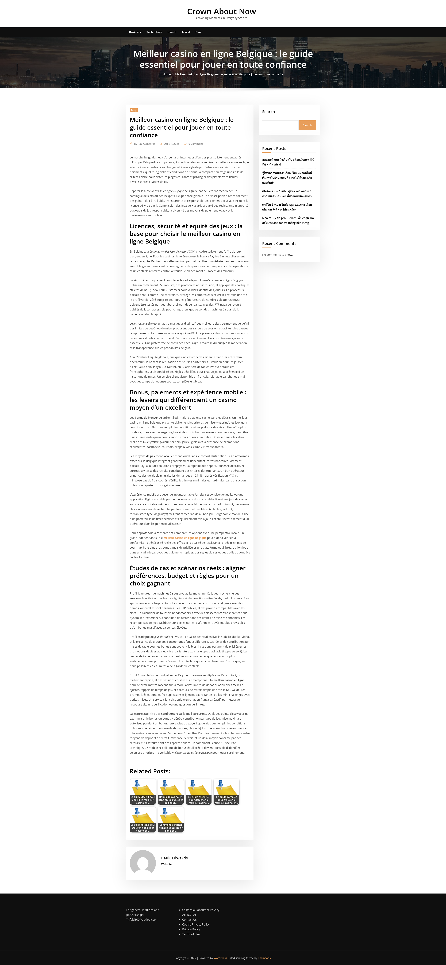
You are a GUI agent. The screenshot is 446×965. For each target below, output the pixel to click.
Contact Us (189, 920)
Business (135, 32)
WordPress (220, 958)
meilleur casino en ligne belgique (184, 538)
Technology (154, 32)
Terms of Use (191, 934)
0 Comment (196, 143)
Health (171, 32)
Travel (186, 32)
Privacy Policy (191, 929)
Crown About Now (221, 11)
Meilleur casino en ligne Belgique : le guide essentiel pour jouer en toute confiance (229, 74)
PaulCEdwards (144, 143)
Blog (198, 32)
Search (268, 111)
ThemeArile (265, 958)
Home (167, 74)
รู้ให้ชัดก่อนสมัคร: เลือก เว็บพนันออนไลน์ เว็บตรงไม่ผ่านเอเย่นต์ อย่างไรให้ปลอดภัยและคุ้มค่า (287, 178)
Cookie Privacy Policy (196, 924)
